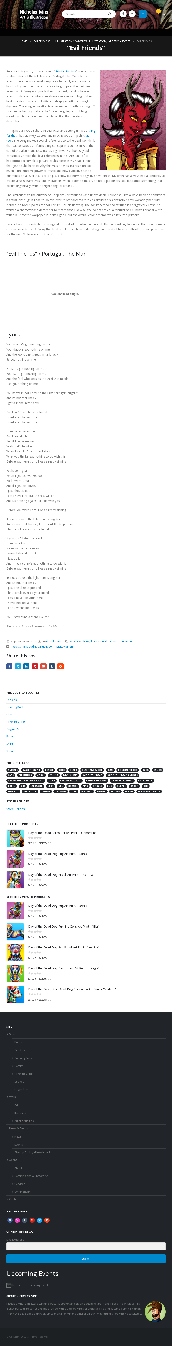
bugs (145, 770)
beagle (49, 770)
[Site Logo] (34, 14)
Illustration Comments (119, 641)
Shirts (10, 744)
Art (16, 1105)
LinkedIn (26, 666)
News (18, 1136)
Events (18, 1144)
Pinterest (35, 666)
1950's (15, 646)
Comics (10, 714)
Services (19, 1184)
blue (110, 770)
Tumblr (52, 666)
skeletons (29, 791)
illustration (46, 646)
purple (121, 786)
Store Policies (15, 809)
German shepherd (122, 780)
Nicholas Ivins (54, 641)
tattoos (60, 791)
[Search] (110, 14)
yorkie (129, 791)
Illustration (97, 641)
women (68, 646)
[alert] (86, 1285)
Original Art (13, 729)
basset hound (31, 770)
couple (53, 775)
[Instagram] (132, 13)
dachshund (70, 775)
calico (158, 770)
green (11, 786)
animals (13, 770)
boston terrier (127, 770)
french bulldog (96, 780)
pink (85, 786)
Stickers (11, 751)
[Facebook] (123, 13)
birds (62, 770)
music (58, 646)
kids (22, 786)
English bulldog (70, 780)
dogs (52, 780)
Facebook (9, 666)
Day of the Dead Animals (122, 775)
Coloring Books (15, 707)
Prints (10, 736)
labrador (36, 786)
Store (12, 1034)
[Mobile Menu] (143, 14)
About (13, 1160)
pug (109, 786)
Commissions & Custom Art (31, 1176)
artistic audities (29, 646)
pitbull (97, 786)
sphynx (45, 791)
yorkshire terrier (149, 791)
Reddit (60, 666)
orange (73, 786)
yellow (115, 791)
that (14, 136)
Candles (11, 700)
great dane (145, 780)
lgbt (50, 786)
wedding (86, 791)
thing (92, 131)
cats (11, 775)
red (145, 786)
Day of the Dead (92, 775)
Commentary (22, 1191)
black (73, 770)
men (60, 786)
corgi (40, 775)
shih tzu (13, 791)
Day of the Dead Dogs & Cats (26, 780)
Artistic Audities (65, 71)
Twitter (18, 666)
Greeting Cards (16, 722)
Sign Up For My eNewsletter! (32, 1152)
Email (43, 666)
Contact (14, 1199)
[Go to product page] (15, 838)
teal (73, 791)
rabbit (134, 786)
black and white (92, 770)
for (8, 136)
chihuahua (25, 775)
